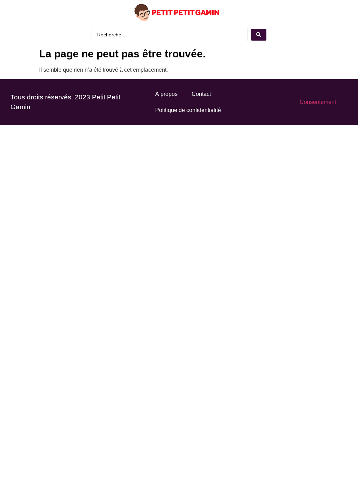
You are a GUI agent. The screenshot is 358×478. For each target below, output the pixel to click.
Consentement (318, 102)
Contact (201, 94)
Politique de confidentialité (188, 110)
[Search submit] (258, 35)
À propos (166, 94)
